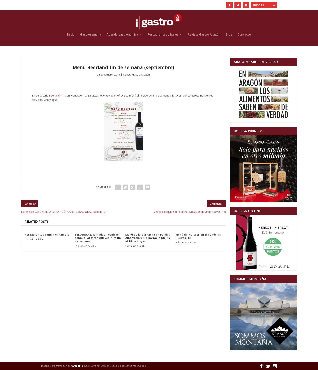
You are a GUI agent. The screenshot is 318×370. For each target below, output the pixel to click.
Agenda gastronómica (122, 34)
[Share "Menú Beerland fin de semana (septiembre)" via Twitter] (125, 187)
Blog (229, 34)
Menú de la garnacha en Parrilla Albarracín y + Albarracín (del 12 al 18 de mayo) (148, 238)
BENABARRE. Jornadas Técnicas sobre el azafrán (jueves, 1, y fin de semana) (98, 238)
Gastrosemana (90, 34)
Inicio (71, 34)
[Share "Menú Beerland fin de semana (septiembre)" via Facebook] (118, 187)
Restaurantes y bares (162, 34)
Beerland (54, 95)
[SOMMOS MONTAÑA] (263, 316)
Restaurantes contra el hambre (47, 234)
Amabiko (77, 365)
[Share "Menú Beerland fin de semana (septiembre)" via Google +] (132, 187)
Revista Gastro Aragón (204, 34)
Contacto (244, 34)
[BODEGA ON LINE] (263, 242)
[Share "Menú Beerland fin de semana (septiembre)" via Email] (147, 187)
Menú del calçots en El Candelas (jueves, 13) (198, 236)
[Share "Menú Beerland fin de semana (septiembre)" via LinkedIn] (140, 187)
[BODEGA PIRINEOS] (263, 168)
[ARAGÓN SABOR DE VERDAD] (263, 94)
